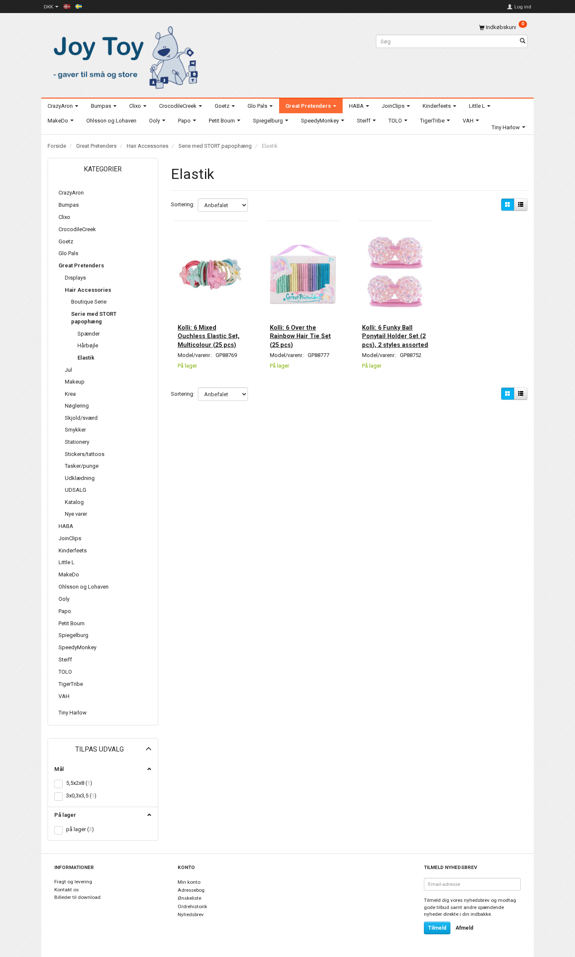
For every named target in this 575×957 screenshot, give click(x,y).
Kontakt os (66, 890)
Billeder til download (77, 897)
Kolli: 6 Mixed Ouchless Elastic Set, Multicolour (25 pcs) (209, 336)
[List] (520, 204)
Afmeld (464, 928)
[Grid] (507, 204)
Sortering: (182, 204)
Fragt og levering (73, 882)
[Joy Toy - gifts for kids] (123, 55)
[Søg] (522, 41)
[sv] (79, 6)
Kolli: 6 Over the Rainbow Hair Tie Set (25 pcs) (300, 336)
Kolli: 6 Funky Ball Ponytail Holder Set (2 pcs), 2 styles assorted (395, 336)
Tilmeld (437, 928)
